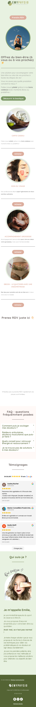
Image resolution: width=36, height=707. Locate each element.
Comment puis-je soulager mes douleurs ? (15, 426)
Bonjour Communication (17, 680)
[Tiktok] (21, 699)
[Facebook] (14, 699)
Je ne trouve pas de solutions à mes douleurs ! (17, 448)
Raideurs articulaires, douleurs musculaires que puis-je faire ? (18, 434)
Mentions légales (18, 703)
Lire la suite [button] (5, 501)
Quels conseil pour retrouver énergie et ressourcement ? (16, 442)
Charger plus (18, 548)
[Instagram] (18, 699)
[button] (18, 426)
